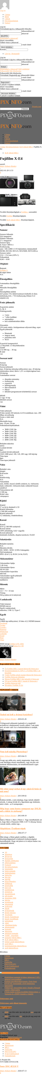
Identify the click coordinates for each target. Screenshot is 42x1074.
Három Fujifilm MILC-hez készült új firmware (22, 679)
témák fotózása (10, 913)
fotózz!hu (8, 875)
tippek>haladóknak (12, 917)
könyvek (8, 888)
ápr (21, 1016)
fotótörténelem (10, 873)
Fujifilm (9, 216)
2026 (6, 1012)
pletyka (7, 900)
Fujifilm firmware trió (13, 683)
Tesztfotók (8, 915)
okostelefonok (10, 894)
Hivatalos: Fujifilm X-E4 (14, 685)
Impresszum (9, 958)
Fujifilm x (24, 212)
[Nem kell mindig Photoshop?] (12, 747)
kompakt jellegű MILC (13, 938)
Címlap (7, 15)
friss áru (7, 877)
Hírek (7, 17)
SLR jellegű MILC (26, 147)
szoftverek (8, 906)
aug (32, 1012)
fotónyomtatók (10, 871)
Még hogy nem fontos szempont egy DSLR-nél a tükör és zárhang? (20, 809)
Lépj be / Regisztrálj (12, 54)
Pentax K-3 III (18, 646)
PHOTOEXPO (10, 964)
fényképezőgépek (12, 147)
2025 (6, 1016)
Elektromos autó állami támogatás (13, 1003)
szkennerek (9, 904)
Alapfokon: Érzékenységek (13, 828)
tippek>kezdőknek (11, 919)
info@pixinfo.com (15, 1037)
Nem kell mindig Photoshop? (14, 751)
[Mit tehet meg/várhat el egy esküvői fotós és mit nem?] (12, 784)
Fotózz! (7, 23)
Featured (8, 865)
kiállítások (8, 884)
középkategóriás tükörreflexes (16, 946)
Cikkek (7, 19)
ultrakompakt (9, 927)
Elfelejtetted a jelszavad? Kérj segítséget (14, 69)
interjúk (7, 879)
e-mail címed (26, 45)
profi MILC (9, 944)
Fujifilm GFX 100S (16, 644)
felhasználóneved (28, 31)
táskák (7, 908)
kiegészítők (9, 886)
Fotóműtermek (10, 968)
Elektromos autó (6, 999)
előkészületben (10, 863)
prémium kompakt (11, 933)
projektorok (9, 902)
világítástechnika (11, 925)
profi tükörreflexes (11, 948)
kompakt (8, 929)
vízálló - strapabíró (11, 936)
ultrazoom (8, 931)
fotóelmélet (9, 869)
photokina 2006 (10, 898)
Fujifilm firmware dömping (15, 677)
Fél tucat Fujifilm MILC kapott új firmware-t (21, 681)
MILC (7, 960)
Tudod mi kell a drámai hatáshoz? (16, 714)
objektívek (8, 892)
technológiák (9, 911)
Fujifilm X (4, 270)
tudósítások (9, 921)
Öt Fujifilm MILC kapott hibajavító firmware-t (22, 669)
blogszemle (9, 859)
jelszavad (25, 34)
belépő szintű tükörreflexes (14, 942)
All (6, 852)
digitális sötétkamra (12, 861)
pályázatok (9, 896)
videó (7, 923)
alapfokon (8, 854)
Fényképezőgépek (11, 21)
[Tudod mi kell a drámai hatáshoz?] (12, 710)
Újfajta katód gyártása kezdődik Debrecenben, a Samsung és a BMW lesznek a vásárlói (22, 993)
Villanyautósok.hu (32, 973)
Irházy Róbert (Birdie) (8, 166)
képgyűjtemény (10, 881)
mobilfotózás (9, 890)
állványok (8, 857)
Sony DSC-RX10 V (9, 1066)
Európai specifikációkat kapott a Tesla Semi (21, 982)
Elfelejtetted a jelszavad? (9, 38)
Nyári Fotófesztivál (12, 966)
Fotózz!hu (8, 962)
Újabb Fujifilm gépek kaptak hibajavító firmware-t (23, 675)
